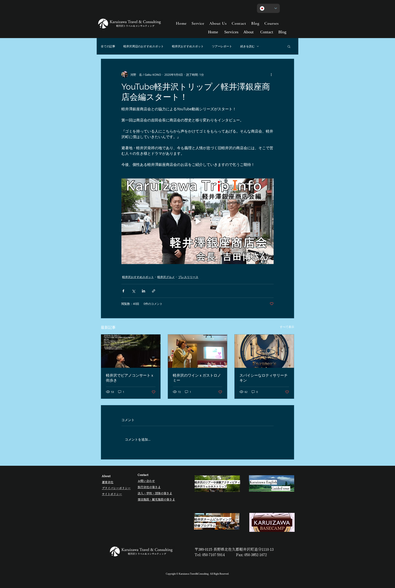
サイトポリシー (112, 494)
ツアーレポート (222, 46)
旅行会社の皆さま (149, 487)
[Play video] (197, 221)
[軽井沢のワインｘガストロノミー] (197, 351)
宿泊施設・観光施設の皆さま (156, 499)
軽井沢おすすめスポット (188, 46)
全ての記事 (108, 46)
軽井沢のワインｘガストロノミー (197, 377)
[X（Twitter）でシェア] (133, 291)
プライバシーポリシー (116, 488)
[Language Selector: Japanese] (268, 8)
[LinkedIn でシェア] (143, 291)
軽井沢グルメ (166, 277)
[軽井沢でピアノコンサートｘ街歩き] (130, 351)
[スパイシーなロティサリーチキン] (264, 351)
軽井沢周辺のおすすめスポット (143, 46)
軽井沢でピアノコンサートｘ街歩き (130, 377)
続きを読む (247, 46)
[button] (289, 46)
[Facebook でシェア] (123, 291)
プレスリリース (188, 277)
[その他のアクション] (271, 74)
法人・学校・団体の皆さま (155, 493)
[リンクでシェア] (154, 291)
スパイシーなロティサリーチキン (263, 377)
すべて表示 (287, 327)
